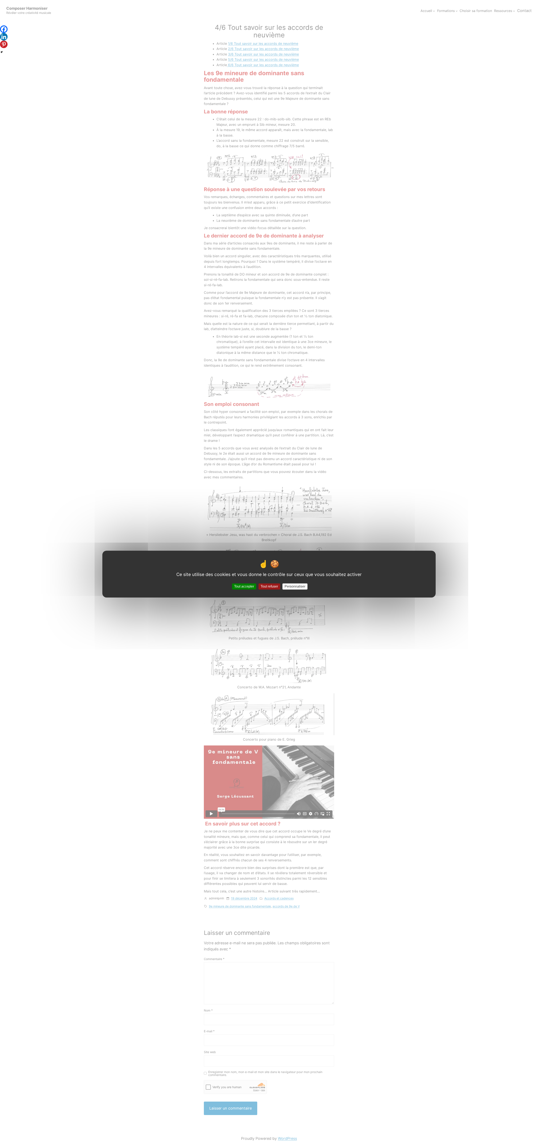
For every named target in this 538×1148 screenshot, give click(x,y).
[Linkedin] (4, 37)
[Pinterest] (4, 44)
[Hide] (1, 52)
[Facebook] (4, 29)
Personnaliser (295, 586)
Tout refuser (269, 586)
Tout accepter (244, 586)
